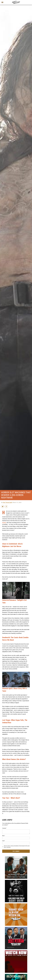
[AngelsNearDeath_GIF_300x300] (16, 951)
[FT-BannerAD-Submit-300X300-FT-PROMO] (16, 904)
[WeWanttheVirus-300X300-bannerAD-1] (16, 857)
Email (3, 840)
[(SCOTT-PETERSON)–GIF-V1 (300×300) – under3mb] (16, 927)
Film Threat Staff (7, 502)
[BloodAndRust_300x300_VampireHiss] (16, 974)
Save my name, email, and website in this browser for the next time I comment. (17, 846)
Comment (4, 828)
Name (3, 835)
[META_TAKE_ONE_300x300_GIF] (16, 880)
